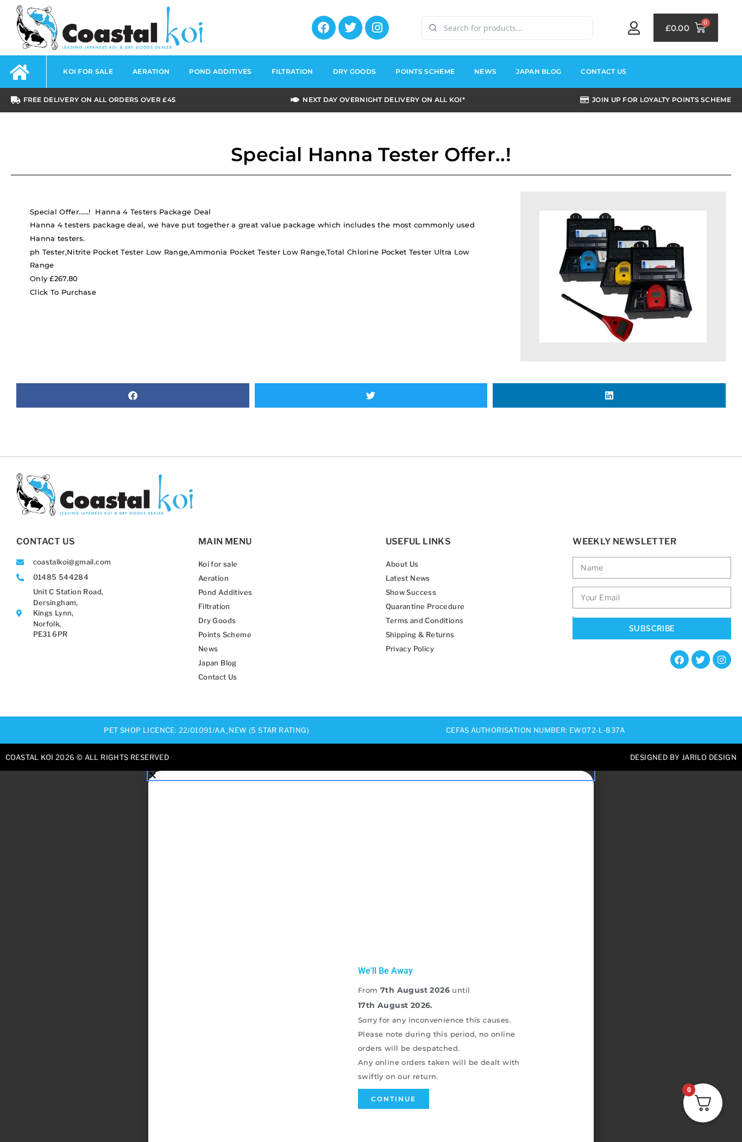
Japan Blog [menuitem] (538, 71)
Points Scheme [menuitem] (425, 71)
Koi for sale (218, 564)
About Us (402, 564)
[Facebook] (324, 28)
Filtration (214, 606)
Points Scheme (224, 634)
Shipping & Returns (420, 634)
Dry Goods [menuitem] (354, 71)
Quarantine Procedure (425, 606)
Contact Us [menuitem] (603, 71)
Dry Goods (217, 620)
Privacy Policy (410, 648)
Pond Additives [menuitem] (220, 71)
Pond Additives (225, 592)
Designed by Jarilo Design (683, 757)
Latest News (408, 578)
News (208, 648)
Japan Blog (217, 662)
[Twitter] (350, 28)
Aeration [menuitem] (151, 71)
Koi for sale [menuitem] (88, 71)
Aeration (213, 578)
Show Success (411, 592)
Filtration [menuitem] (292, 71)
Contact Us (217, 676)
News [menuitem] (485, 71)
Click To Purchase (63, 292)
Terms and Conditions (425, 620)
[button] (132, 395)
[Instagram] (377, 28)
